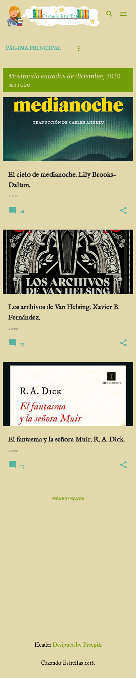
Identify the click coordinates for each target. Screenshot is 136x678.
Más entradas (68, 498)
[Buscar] (109, 14)
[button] (123, 211)
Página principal (33, 48)
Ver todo (19, 85)
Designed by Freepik (77, 645)
